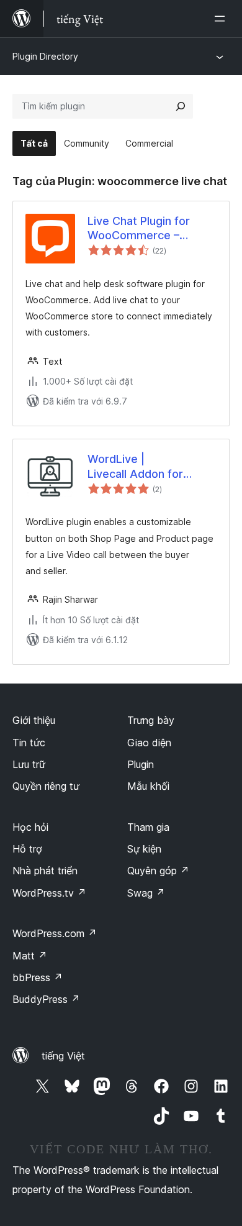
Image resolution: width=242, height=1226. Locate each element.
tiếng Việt (63, 1056)
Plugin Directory (45, 56)
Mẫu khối (148, 786)
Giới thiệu (33, 720)
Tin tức (28, 742)
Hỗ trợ (27, 849)
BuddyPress (46, 999)
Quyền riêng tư (45, 786)
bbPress (37, 977)
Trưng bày (150, 720)
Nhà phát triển (45, 870)
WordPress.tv (49, 893)
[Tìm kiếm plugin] (180, 106)
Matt (29, 955)
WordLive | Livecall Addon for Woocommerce (135, 466)
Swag (146, 893)
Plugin (140, 764)
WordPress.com (54, 933)
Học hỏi (30, 827)
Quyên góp (158, 870)
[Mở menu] (222, 18)
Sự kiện (144, 849)
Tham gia (148, 827)
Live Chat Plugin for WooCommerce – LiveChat (138, 228)
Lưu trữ (28, 764)
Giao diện (149, 742)
